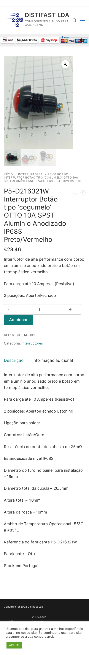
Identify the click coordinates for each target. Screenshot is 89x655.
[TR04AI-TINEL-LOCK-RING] (83, 192)
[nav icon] (82, 20)
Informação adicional (52, 360)
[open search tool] (74, 20)
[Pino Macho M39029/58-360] (75, 192)
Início (8, 174)
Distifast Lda (47, 15)
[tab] (14, 360)
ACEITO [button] (14, 645)
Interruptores (30, 174)
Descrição (14, 360)
